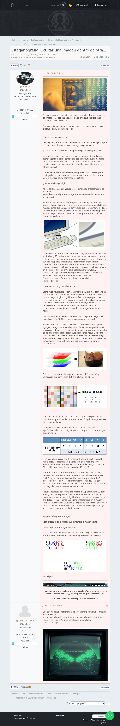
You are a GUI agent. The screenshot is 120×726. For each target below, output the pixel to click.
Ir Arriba (14, 687)
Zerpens (103, 720)
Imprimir (105, 65)
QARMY (103, 723)
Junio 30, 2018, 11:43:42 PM (53, 73)
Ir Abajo (14, 65)
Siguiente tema (101, 57)
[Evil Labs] (24, 106)
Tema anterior (85, 57)
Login (60, 270)
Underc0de (18, 715)
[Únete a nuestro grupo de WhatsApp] (109, 715)
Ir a (68, 703)
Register (51, 270)
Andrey (26, 86)
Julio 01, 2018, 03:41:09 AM (52, 605)
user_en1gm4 (26, 620)
